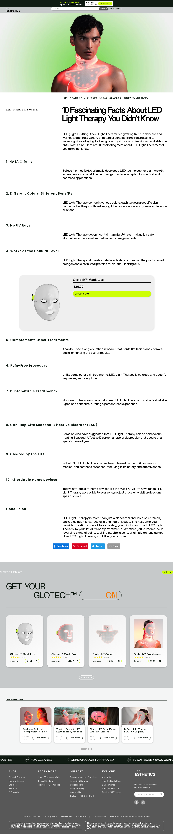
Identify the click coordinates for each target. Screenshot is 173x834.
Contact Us (75, 792)
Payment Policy (83, 816)
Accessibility (100, 816)
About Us (106, 777)
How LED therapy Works (49, 777)
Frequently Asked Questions (83, 777)
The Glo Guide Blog (111, 781)
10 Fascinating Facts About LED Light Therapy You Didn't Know (115, 97)
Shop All (13, 788)
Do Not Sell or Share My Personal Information (130, 816)
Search (103, 9)
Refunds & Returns (79, 781)
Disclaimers (66, 816)
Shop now (82, 293)
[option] (35, 725)
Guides (76, 97)
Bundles (13, 785)
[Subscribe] (161, 794)
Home (65, 97)
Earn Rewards (108, 785)
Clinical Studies (45, 781)
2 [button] (88, 749)
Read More (40, 737)
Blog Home (116, 9)
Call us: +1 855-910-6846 (82, 796)
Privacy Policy (51, 816)
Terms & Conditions (31, 816)
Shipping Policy (77, 788)
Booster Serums (16, 781)
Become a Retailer (111, 788)
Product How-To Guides (49, 785)
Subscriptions (76, 785)
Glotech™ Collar (103, 654)
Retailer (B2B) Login (111, 792)
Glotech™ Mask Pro (63, 654)
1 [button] (81, 749)
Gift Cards (14, 792)
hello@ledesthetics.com (65, 827)
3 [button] (91, 749)
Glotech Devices (17, 777)
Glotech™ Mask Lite (22, 654)
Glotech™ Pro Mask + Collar (151, 654)
